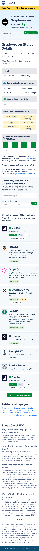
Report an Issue (30, 33)
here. (3, 163)
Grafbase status (15, 413)
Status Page (8, 548)
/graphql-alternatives (9, 267)
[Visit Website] (36, 246)
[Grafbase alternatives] (4, 337)
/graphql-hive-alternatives (11, 287)
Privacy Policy (25, 548)
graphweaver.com (29, 158)
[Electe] (4, 228)
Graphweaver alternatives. (25, 174)
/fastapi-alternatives (9, 309)
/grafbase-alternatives (10, 334)
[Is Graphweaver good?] (17, 33)
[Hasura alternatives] (4, 247)
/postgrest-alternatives (10, 349)
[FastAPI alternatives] (4, 312)
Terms (33, 548)
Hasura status (19, 408)
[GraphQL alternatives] (4, 270)
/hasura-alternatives (9, 244)
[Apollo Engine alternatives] (4, 366)
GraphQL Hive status (17, 410)
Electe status (6, 408)
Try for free (13, 235)
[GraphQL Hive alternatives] (4, 290)
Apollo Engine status (16, 415)
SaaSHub (17, 548)
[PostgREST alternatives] (4, 352)
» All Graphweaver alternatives (19, 395)
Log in (4, 201)
